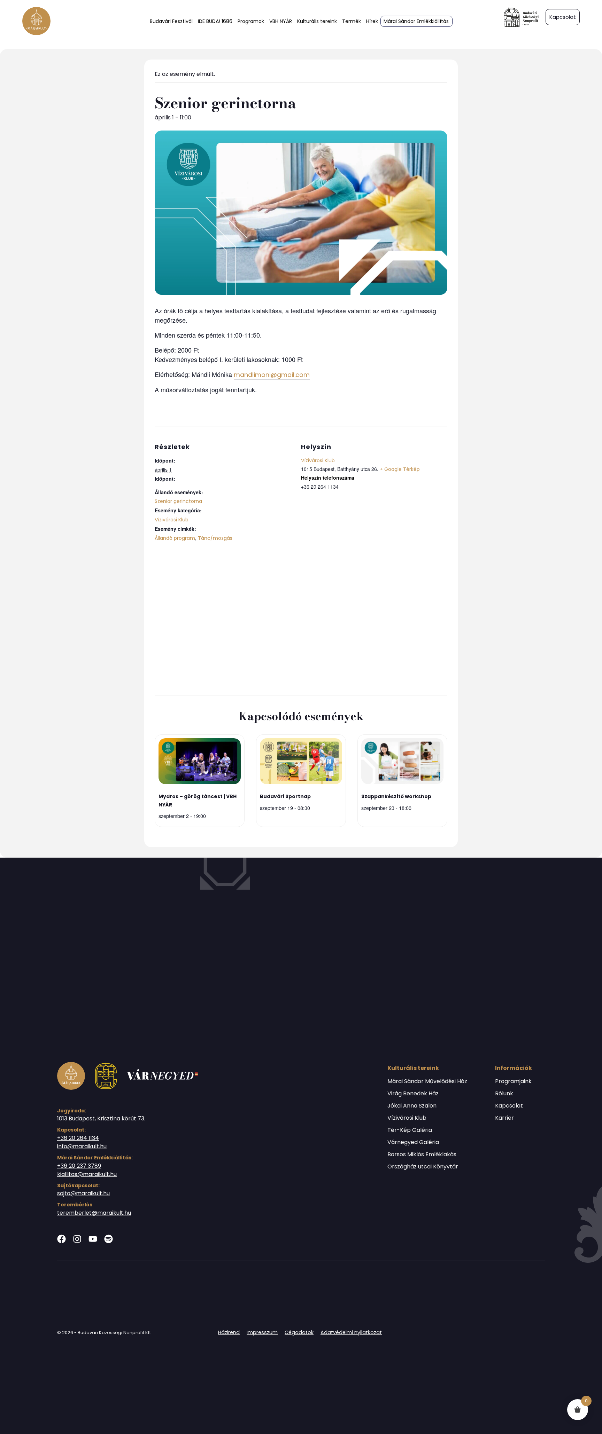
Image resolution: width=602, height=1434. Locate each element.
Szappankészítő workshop (396, 796)
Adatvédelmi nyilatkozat (351, 1332)
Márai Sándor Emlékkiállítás (416, 21)
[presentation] (200, 762)
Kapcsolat (509, 1105)
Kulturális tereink (317, 21)
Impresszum (262, 1332)
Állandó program (175, 538)
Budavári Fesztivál (171, 21)
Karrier (504, 1117)
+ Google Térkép (400, 469)
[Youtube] (92, 1239)
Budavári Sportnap (285, 796)
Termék (351, 21)
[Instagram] (77, 1239)
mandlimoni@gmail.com (272, 374)
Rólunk (504, 1093)
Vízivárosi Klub (171, 519)
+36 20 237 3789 (79, 1166)
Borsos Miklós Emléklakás (421, 1154)
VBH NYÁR (280, 21)
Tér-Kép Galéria (409, 1130)
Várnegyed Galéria (413, 1142)
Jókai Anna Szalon (412, 1105)
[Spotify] (108, 1239)
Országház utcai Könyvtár (422, 1166)
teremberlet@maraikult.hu (94, 1213)
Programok (251, 21)
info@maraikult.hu (82, 1146)
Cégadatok (299, 1332)
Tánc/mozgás (215, 538)
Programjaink (513, 1081)
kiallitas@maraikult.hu (87, 1174)
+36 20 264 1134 (78, 1138)
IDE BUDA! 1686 (215, 21)
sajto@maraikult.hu (83, 1193)
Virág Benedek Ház (413, 1093)
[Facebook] (61, 1239)
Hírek (372, 21)
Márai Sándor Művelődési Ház (427, 1081)
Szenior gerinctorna (178, 501)
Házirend (229, 1332)
